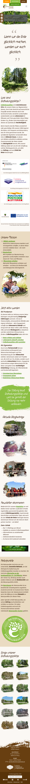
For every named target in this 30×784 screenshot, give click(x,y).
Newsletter (19, 506)
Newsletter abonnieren (15, 776)
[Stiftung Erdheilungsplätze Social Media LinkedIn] (2, 21)
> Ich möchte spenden (15, 549)
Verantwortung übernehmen (12, 373)
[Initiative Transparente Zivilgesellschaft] (15, 767)
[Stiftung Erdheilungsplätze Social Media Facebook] (2, 18)
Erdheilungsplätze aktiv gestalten (14, 342)
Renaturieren (7, 252)
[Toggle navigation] (26, 6)
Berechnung (7, 585)
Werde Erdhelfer (15, 4)
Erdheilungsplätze (7, 105)
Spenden (7, 1)
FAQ (22, 782)
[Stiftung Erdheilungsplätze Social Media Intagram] (2, 15)
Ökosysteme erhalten (10, 261)
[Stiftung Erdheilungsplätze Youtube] (5, 779)
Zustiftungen (15, 1)
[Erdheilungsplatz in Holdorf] (15, 79)
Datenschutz (16, 782)
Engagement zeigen (9, 375)
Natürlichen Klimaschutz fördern (13, 378)
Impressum (9, 782)
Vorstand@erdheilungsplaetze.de (17, 761)
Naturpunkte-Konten (16, 611)
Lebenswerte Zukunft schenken (13, 340)
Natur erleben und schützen (12, 337)
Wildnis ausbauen (9, 241)
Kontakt (23, 1)
